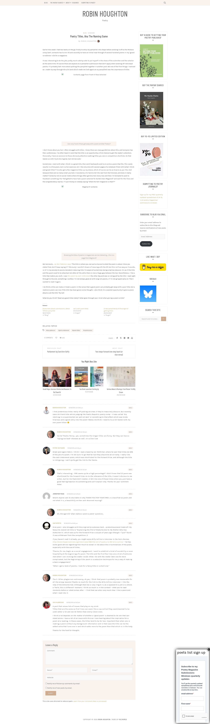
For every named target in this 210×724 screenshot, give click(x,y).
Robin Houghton (105, 13)
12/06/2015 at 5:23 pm (73, 494)
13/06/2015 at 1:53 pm (80, 510)
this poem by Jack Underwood (78, 276)
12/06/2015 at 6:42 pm (71, 523)
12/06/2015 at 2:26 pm (74, 448)
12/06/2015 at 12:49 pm (76, 408)
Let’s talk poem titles (80, 309)
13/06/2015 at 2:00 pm (76, 575)
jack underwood (64, 330)
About (68, 3)
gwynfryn (57, 523)
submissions (88, 330)
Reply (130, 407)
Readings (75, 3)
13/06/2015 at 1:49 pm (80, 432)
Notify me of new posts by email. (59, 688)
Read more (56, 376)
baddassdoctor (59, 408)
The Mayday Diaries (56, 3)
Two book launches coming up (89, 389)
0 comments (48, 338)
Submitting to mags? (88, 3)
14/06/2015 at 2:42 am (73, 602)
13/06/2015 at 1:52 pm (80, 469)
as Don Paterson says (63, 264)
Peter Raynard (59, 448)
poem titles (76, 330)
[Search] (163, 319)
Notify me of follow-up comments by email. (63, 684)
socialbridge (58, 602)
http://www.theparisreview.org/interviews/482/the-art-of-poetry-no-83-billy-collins (88, 542)
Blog (46, 3)
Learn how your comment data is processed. (90, 701)
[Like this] (56, 338)
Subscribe (146, 244)
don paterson (51, 330)
